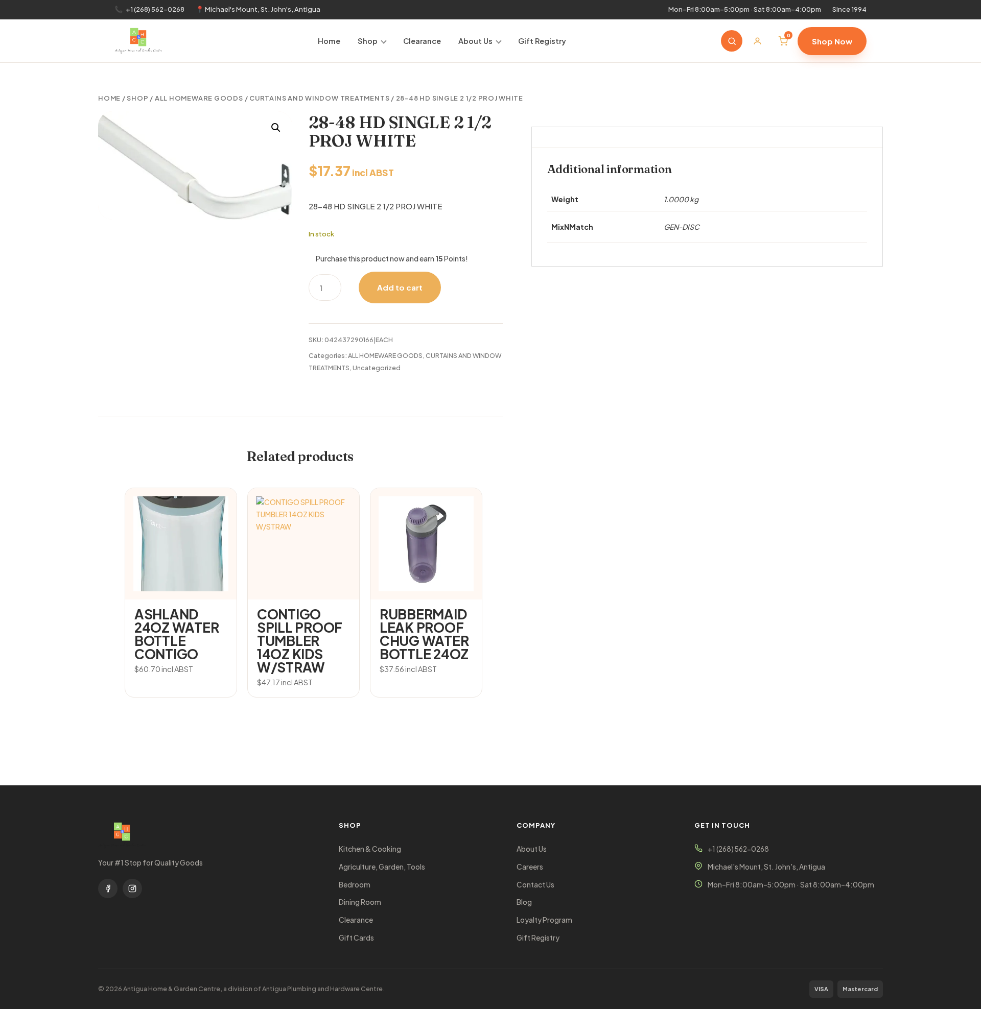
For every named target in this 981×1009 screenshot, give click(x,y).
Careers (530, 866)
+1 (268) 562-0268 (155, 9)
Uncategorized (377, 368)
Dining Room (360, 902)
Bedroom (354, 884)
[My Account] (757, 41)
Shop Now (832, 41)
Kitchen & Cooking (370, 849)
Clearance (422, 40)
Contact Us (535, 884)
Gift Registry (542, 40)
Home (329, 40)
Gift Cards (356, 937)
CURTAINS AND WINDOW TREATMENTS (319, 98)
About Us (475, 40)
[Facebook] (108, 888)
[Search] (731, 41)
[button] (276, 127)
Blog (524, 902)
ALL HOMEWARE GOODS (199, 98)
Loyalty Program (544, 920)
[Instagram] (132, 888)
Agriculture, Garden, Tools (382, 866)
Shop (368, 40)
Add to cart (400, 287)
